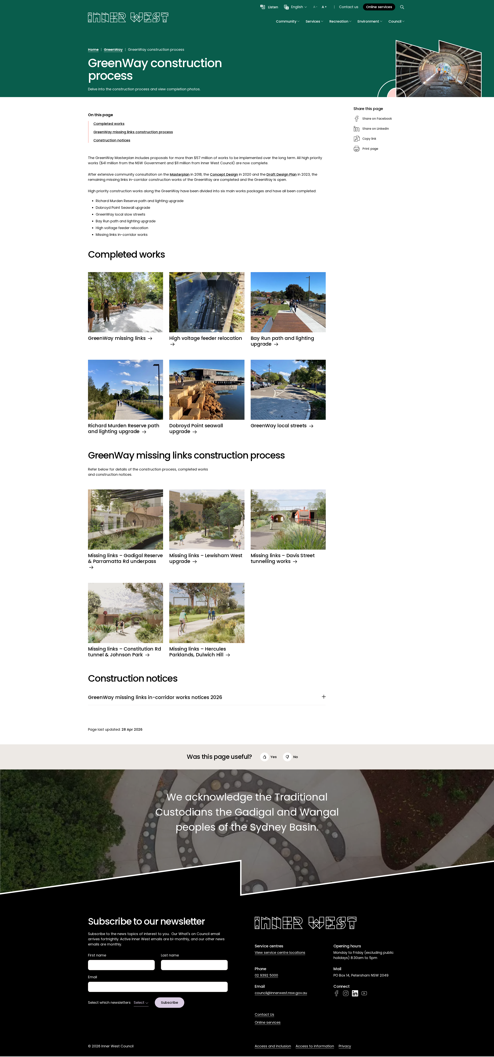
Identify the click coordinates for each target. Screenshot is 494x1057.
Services (313, 21)
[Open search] (402, 7)
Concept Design (224, 174)
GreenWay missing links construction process (133, 131)
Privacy (345, 1046)
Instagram (346, 993)
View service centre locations (280, 952)
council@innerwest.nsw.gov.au (281, 992)
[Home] (128, 18)
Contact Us (264, 1014)
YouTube (364, 993)
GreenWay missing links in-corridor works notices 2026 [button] (155, 697)
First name (97, 955)
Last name (170, 955)
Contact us (348, 6)
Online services (268, 1022)
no (295, 756)
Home (93, 49)
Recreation (338, 21)
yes (274, 756)
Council (394, 21)
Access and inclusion (273, 1046)
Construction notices (111, 140)
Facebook (336, 993)
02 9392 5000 (266, 975)
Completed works (108, 123)
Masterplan (179, 174)
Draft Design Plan (281, 174)
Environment (368, 21)
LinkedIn (355, 993)
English (297, 6)
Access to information (315, 1046)
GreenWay (113, 49)
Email (92, 977)
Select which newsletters (109, 1002)
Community (286, 21)
